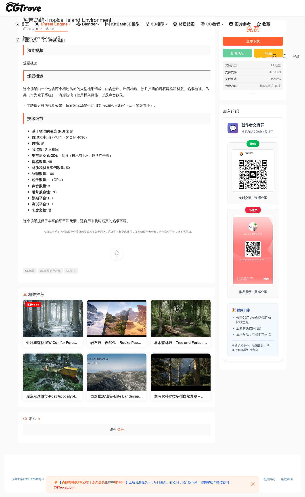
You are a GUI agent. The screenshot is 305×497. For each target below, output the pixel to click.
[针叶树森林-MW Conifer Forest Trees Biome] (53, 318)
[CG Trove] (23, 8)
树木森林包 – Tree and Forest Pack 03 (180, 342)
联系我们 (57, 40)
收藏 (266, 24)
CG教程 (213, 24)
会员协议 (269, 478)
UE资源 (70, 270)
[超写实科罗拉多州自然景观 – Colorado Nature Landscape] (181, 372)
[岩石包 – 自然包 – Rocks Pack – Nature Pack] (117, 318)
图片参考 (243, 24)
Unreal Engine (54, 24)
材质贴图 (187, 24)
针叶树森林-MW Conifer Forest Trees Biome (51, 342)
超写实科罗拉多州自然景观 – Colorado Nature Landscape (180, 396)
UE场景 (29, 270)
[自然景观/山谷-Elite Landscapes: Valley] (117, 372)
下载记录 (29, 40)
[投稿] (274, 56)
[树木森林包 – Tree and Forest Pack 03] (181, 318)
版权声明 (287, 478)
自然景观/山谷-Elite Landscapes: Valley (115, 396)
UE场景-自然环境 (50, 270)
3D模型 (157, 24)
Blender (89, 24)
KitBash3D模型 (125, 24)
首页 (25, 24)
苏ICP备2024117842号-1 (28, 478)
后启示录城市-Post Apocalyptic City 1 (52, 396)
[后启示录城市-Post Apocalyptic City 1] (53, 372)
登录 (120, 429)
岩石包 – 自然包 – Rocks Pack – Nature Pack (116, 342)
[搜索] (284, 56)
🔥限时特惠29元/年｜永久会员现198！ (93, 482)
